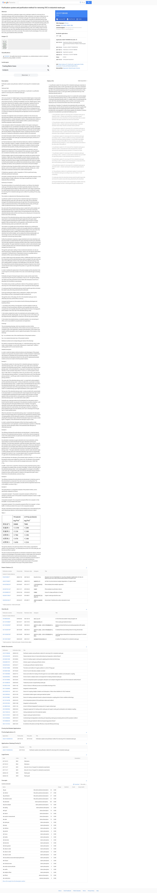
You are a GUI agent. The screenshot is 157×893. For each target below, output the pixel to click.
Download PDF (61, 19)
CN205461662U (6, 600)
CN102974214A (6, 589)
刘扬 (62, 25)
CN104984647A (6, 720)
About (59, 890)
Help (97, 890)
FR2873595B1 (6, 577)
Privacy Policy (91, 890)
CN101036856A (6, 718)
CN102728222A (6, 584)
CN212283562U (6, 694)
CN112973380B (6, 622)
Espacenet (65, 68)
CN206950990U (6, 676)
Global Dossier (72, 68)
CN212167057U (6, 715)
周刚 (72, 25)
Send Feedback (67, 890)
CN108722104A (6, 685)
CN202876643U (6, 665)
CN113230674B (6, 629)
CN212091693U (6, 703)
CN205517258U (6, 595)
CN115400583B (6, 673)
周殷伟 (68, 25)
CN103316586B (6, 668)
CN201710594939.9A (8, 738)
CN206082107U (6, 662)
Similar (80, 19)
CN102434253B (6, 656)
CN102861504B (6, 659)
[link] (26, 57)
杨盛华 (64, 25)
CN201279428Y (6, 581)
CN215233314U (6, 691)
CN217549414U (6, 712)
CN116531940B (6, 639)
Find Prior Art (72, 19)
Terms (84, 890)
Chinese (66, 23)
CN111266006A (6, 688)
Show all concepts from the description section (14, 881)
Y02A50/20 (7, 56)
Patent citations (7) (63, 64)
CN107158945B (6, 653)
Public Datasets (77, 890)
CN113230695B (6, 625)
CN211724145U (6, 723)
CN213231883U (6, 697)
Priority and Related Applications (69, 66)
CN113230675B (6, 634)
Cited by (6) (70, 64)
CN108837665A (6, 706)
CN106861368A (6, 670)
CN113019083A (6, 679)
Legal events (77, 64)
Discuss (78, 68)
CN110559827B (6, 682)
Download (76, 784)
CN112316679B (6, 700)
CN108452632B (6, 618)
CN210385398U (6, 709)
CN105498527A (6, 592)
